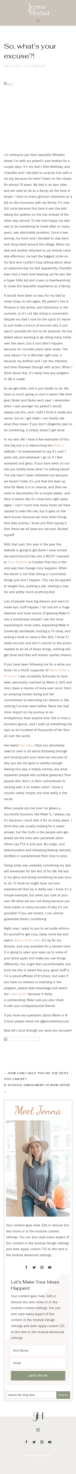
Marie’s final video (27, 940)
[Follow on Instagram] (42, 1267)
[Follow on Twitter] (34, 1267)
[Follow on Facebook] (26, 1267)
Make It (58, 445)
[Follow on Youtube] (50, 1267)
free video (26, 745)
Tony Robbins (17, 562)
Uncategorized (35, 66)
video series (18, 994)
